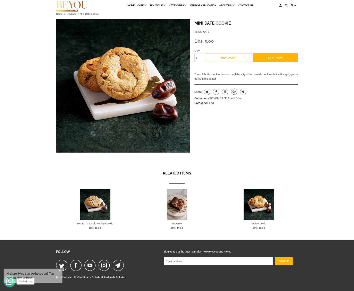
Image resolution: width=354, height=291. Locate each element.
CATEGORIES (176, 5)
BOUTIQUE (156, 5)
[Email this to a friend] (242, 92)
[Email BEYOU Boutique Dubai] (119, 265)
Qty (197, 50)
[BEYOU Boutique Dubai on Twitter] (63, 265)
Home (131, 5)
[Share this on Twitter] (206, 92)
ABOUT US (225, 5)
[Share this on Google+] (233, 92)
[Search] (286, 5)
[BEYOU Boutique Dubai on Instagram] (105, 265)
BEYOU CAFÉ (201, 32)
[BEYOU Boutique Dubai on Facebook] (77, 265)
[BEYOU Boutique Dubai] (77, 6)
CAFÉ (140, 5)
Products (71, 14)
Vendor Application (203, 5)
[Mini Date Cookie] (123, 86)
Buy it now (275, 57)
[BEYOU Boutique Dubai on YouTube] (91, 265)
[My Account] (280, 5)
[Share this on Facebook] (215, 92)
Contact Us (245, 5)
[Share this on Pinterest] (224, 92)
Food (231, 98)
